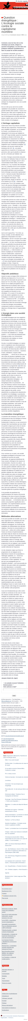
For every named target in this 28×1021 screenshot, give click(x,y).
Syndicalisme (5, 1010)
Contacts (4, 893)
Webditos (4, 976)
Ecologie (4, 1000)
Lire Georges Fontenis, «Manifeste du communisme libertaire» (9, 941)
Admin (25, 1019)
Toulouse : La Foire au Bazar (12, 819)
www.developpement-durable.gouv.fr (14, 736)
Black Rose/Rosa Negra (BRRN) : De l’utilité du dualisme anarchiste (8, 953)
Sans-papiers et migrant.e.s (9, 1007)
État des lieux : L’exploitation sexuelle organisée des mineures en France (9, 947)
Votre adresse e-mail (10, 687)
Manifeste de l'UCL (7, 891)
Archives (10, 1017)
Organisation (4, 1017)
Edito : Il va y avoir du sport (12, 760)
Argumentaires (5, 980)
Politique (4, 1003)
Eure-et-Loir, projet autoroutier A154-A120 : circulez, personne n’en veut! (9, 916)
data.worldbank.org (6, 701)
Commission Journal (15, 35)
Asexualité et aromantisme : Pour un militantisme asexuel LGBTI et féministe (9, 926)
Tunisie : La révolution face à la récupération (16, 828)
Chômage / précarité (7, 998)
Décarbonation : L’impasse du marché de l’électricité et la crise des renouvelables (9, 936)
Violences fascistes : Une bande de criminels (16, 777)
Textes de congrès (6, 983)
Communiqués (5, 973)
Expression (10, 755)
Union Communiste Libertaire (10, 1016)
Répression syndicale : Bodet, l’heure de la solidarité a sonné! (9, 910)
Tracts (3, 978)
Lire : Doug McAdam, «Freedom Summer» (16, 866)
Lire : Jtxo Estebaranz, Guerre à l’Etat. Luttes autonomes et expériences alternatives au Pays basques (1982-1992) (16, 850)
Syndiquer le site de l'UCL (10, 895)
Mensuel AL (17, 755)
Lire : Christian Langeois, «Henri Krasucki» (16, 869)
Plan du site (5, 898)
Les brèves (8, 780)
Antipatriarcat (5, 996)
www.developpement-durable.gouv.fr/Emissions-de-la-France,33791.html (9, 740)
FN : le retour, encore (10, 773)
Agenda (7, 873)
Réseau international (7, 1005)
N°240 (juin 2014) (11, 757)
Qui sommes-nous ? (7, 888)
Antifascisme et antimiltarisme (9, 993)
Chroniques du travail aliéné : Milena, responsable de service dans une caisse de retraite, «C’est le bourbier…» (16, 838)
